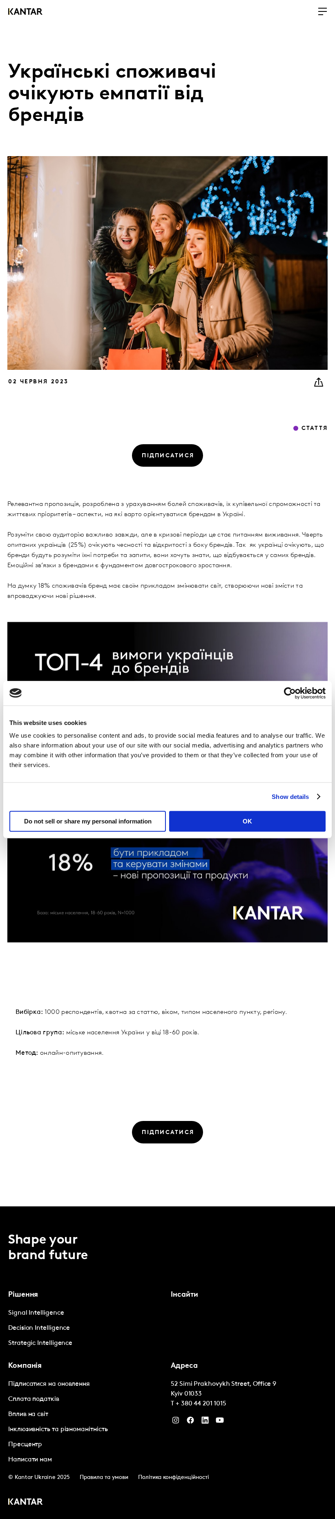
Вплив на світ (28, 1414)
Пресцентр (25, 1444)
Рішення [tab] (23, 1295)
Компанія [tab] (25, 1366)
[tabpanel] (86, 1328)
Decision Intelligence (39, 1328)
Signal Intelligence (36, 1313)
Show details (290, 796)
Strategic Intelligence (40, 1343)
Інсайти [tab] (184, 1295)
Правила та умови (104, 1477)
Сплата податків (33, 1399)
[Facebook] (190, 1422)
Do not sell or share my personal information (88, 821)
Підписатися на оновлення (49, 1384)
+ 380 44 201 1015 (201, 1403)
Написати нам (30, 1459)
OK (247, 821)
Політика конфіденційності (173, 1477)
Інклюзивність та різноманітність (57, 1429)
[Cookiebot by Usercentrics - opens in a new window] (290, 693)
